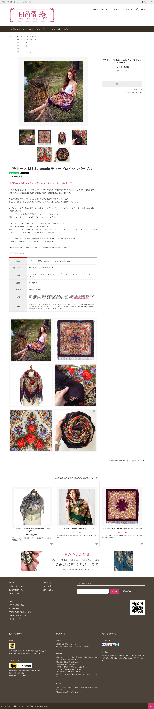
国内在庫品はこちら (81, 298)
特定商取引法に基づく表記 (134, 92)
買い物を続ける (137, 461)
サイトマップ (14, 619)
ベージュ (28, 52)
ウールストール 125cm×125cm (26, 37)
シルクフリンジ (31, 40)
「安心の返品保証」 (76, 674)
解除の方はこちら (129, 591)
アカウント (147, 2)
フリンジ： (20, 40)
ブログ (11, 601)
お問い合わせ (28, 29)
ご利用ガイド (14, 29)
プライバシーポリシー (17, 616)
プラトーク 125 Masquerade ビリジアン (77, 528)
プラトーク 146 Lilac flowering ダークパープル (122, 528)
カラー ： (20, 43)
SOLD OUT (123, 84)
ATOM (16, 608)
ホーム (11, 37)
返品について (138, 89)
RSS (11, 608)
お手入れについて (17, 253)
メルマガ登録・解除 (60, 29)
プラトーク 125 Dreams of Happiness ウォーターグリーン (32, 529)
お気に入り (123, 71)
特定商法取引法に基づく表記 (20, 612)
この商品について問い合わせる (118, 461)
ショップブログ (42, 29)
